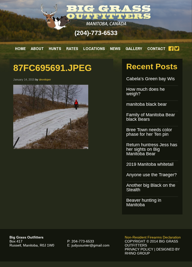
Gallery (134, 48)
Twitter (176, 48)
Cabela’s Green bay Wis (150, 78)
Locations (94, 48)
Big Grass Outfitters (96, 16)
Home (20, 48)
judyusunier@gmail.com (91, 245)
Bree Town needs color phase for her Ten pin (149, 132)
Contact (156, 48)
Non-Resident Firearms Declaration (153, 237)
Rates (72, 48)
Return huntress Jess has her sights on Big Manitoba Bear (151, 149)
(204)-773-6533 (96, 32)
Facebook (171, 48)
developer (45, 79)
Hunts (55, 48)
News (115, 48)
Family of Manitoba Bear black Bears (150, 117)
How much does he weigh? (145, 91)
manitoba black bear (146, 104)
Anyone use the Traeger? (151, 174)
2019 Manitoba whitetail (150, 164)
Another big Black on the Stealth (150, 187)
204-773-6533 (83, 241)
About (37, 48)
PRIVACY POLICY (139, 249)
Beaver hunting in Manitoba (143, 202)
